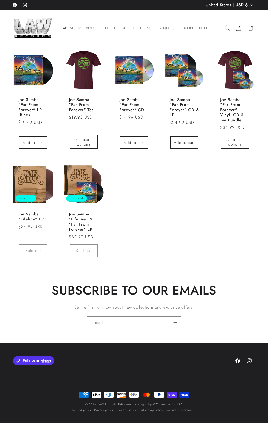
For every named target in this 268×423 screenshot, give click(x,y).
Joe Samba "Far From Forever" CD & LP (184, 107)
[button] (71, 28)
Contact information (179, 410)
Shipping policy (152, 410)
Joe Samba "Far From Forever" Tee (81, 104)
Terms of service (127, 410)
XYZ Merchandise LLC (168, 404)
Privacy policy (103, 410)
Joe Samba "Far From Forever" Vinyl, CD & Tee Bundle (232, 109)
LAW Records (107, 404)
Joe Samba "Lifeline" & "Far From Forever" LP (81, 222)
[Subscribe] (175, 322)
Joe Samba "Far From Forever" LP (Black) (30, 107)
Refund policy (81, 410)
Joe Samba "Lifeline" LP (31, 217)
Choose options (83, 142)
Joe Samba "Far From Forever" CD (131, 104)
